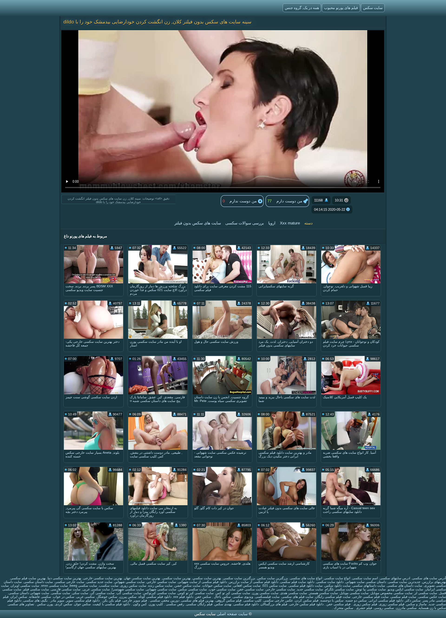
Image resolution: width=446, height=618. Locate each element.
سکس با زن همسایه (432, 608)
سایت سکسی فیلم (36, 589)
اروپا (271, 223)
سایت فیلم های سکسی (297, 597)
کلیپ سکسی (252, 600)
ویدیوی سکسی (243, 597)
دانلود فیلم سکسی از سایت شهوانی (202, 582)
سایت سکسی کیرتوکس (159, 593)
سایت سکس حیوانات (216, 585)
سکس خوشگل (107, 597)
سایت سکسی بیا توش (371, 589)
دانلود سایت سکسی (330, 582)
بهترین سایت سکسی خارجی (102, 578)
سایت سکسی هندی (293, 593)
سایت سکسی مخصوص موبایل (392, 593)
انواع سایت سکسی (337, 578)
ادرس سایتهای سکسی (395, 578)
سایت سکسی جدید (310, 589)
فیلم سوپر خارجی (135, 600)
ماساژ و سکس (416, 604)
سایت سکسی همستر (323, 593)
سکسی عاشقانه (40, 597)
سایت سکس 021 (274, 585)
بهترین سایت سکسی (176, 578)
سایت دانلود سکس (338, 585)
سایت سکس (373, 8)
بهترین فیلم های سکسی (197, 600)
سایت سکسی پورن (265, 593)
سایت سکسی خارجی (280, 589)
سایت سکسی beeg (83, 585)
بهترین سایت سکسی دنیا (64, 578)
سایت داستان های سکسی (404, 585)
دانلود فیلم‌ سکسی (246, 604)
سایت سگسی (60, 593)
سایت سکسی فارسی (66, 589)
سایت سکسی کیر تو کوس (196, 593)
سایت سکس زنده (160, 585)
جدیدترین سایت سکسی (404, 582)
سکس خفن (203, 597)
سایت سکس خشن (187, 585)
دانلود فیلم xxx (183, 597)
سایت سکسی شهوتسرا (128, 589)
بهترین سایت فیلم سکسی (28, 578)
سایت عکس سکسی (432, 597)
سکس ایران (18, 597)
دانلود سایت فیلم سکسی (297, 582)
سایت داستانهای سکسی (368, 585)
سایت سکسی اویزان (25, 585)
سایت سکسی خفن (250, 589)
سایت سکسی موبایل (354, 593)
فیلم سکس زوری (364, 604)
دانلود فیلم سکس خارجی (306, 604)
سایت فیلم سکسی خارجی (370, 597)
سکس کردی (63, 604)
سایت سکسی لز (425, 593)
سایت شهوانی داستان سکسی (29, 593)
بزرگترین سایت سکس (272, 578)
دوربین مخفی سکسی (164, 600)
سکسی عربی (85, 597)
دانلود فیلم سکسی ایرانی (386, 600)
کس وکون (139, 604)
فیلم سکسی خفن (338, 604)
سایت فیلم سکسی (403, 597)
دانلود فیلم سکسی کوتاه (154, 597)
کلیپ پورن (156, 604)
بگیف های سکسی (35, 600)
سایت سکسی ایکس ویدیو (405, 589)
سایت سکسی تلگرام (339, 589)
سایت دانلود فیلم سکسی (306, 585)
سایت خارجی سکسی (69, 582)
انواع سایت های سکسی (306, 578)
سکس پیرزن (128, 597)
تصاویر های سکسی (21, 604)
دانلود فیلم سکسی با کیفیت (111, 604)
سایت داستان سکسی (38, 582)
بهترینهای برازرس (434, 582)
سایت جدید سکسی (99, 582)
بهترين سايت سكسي (207, 578)
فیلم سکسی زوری (391, 604)
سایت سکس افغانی (247, 585)
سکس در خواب (63, 597)
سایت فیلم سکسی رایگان (333, 597)
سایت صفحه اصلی (232, 614)
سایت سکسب (108, 585)
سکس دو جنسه (356, 600)
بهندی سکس (223, 604)
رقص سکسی (174, 604)
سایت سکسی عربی (96, 589)
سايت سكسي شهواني (129, 582)
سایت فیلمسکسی (267, 597)
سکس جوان (82, 604)
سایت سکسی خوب (222, 589)
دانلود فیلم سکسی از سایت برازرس (253, 582)
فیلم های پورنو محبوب (341, 8)
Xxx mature (290, 223)
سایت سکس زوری (133, 585)
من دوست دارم (289, 201)
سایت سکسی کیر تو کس (233, 593)
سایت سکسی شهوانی (161, 589)
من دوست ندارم (244, 201)
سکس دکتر (413, 600)
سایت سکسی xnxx (54, 585)
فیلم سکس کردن (306, 600)
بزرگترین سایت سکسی (239, 578)
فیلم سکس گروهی (229, 600)
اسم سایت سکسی (365, 578)
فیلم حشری (363, 608)
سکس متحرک (343, 608)
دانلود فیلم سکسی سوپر (83, 600)
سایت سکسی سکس (192, 589)
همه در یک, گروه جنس (302, 8)
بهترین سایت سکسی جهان (142, 578)
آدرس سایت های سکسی (429, 578)
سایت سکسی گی (102, 593)
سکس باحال (222, 597)
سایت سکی (80, 593)
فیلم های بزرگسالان (274, 604)
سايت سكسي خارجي (161, 582)
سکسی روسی (384, 608)
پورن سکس (44, 604)
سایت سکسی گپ (128, 593)
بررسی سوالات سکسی (244, 223)
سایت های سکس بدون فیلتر (197, 223)
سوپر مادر (56, 600)
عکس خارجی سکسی (278, 600)
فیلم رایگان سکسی (199, 604)
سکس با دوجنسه (332, 600)
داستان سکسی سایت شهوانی (365, 582)
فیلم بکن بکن (111, 600)
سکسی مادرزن (406, 608)
